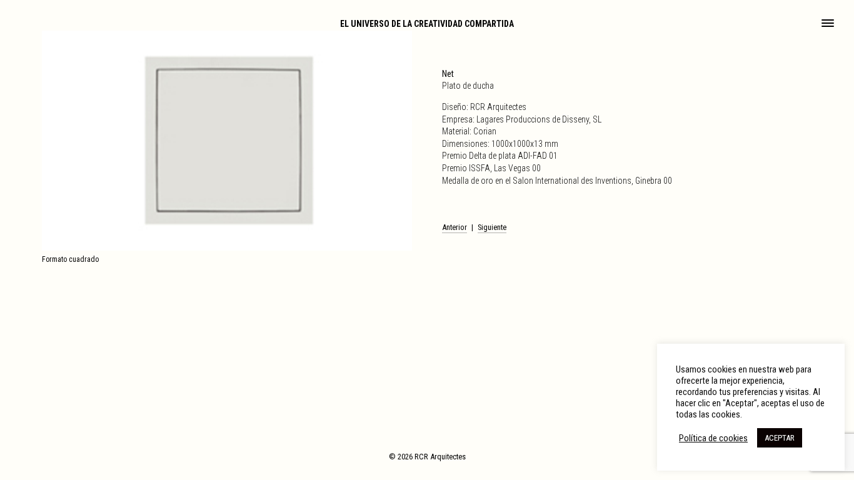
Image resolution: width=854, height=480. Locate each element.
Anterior (454, 227)
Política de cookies (713, 438)
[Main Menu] (828, 24)
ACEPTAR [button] (780, 437)
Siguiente (492, 227)
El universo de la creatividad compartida (427, 24)
